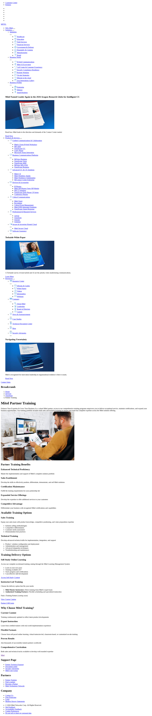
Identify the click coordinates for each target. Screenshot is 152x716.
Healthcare (20, 37)
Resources (9, 278)
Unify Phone (18, 150)
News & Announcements (21, 314)
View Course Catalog (8, 599)
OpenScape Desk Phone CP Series (26, 192)
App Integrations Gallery (25, 81)
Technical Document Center (22, 324)
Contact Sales (5, 382)
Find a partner (10, 682)
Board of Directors (23, 309)
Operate (17, 220)
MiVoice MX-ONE (21, 165)
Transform (17, 218)
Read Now (9, 136)
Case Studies (16, 319)
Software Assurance (19, 231)
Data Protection (10, 697)
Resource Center (18, 281)
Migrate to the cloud (24, 78)
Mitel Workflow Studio (22, 176)
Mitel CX (17, 174)
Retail (19, 55)
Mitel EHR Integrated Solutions (25, 207)
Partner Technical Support (14, 665)
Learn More (9, 276)
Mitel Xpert (18, 201)
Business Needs (15, 57)
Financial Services (23, 45)
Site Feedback (10, 707)
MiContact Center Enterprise (24, 180)
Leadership (21, 306)
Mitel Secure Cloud (21, 228)
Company (15, 299)
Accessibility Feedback (13, 709)
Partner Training (11, 680)
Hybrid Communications (25, 62)
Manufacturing (22, 53)
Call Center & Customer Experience (29, 67)
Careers (19, 312)
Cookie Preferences (12, 711)
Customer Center (11, 3)
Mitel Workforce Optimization (24, 178)
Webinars (20, 296)
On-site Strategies (23, 75)
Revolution (18, 203)
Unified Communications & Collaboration (27, 141)
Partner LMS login (7, 603)
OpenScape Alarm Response (24, 209)
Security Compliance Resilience (28, 70)
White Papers (21, 288)
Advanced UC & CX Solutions (23, 170)
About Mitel (21, 304)
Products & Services (12, 138)
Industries (13, 32)
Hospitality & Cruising (25, 50)
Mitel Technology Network (14, 686)
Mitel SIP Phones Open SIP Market (26, 188)
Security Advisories (19, 333)
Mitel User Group (11, 671)
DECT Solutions (20, 190)
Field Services (22, 42)
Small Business (22, 92)
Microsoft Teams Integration (24, 152)
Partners (8, 5)
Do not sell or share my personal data (18, 713)
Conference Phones (21, 194)
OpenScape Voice (20, 161)
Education (20, 39)
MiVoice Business (20, 159)
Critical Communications (21, 197)
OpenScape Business (21, 167)
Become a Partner (11, 684)
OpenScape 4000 (20, 163)
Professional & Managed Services (24, 212)
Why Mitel (9, 28)
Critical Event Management (23, 205)
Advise (16, 216)
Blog (14, 328)
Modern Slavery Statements (15, 701)
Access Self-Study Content (10, 577)
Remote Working (23, 73)
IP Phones (17, 186)
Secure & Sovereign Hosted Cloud (24, 224)
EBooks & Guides (23, 286)
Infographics (21, 294)
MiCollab (17, 147)
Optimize (17, 222)
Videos (19, 291)
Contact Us (9, 695)
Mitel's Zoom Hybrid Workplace (25, 145)
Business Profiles (16, 83)
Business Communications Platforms (25, 155)
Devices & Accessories (20, 182)
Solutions (8, 30)
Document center (11, 667)
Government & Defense (25, 47)
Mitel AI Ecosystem (24, 65)
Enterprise (20, 87)
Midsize (19, 90)
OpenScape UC (19, 148)
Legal (7, 699)
